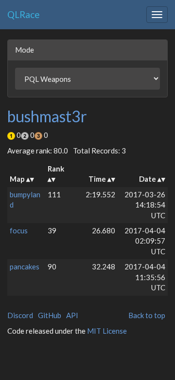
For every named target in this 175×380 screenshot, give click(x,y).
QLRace (23, 14)
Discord (20, 315)
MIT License (107, 330)
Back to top (146, 315)
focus (19, 230)
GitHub (49, 315)
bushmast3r (47, 116)
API (72, 315)
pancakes (24, 266)
